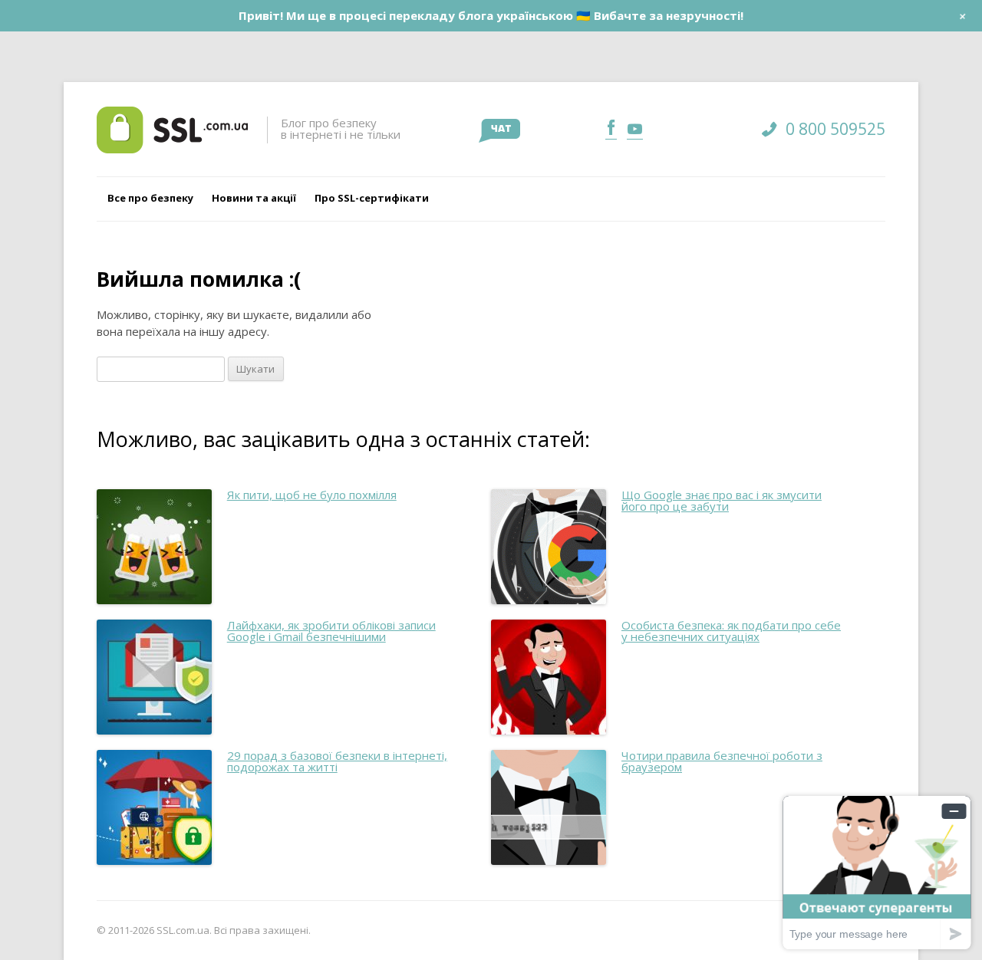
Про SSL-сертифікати (372, 198)
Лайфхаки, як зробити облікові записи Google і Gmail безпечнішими (331, 630)
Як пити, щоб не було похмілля (312, 494)
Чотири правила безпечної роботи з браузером (721, 761)
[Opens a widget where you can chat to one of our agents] (877, 872)
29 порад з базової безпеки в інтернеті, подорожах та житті (337, 761)
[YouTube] (633, 129)
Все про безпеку (150, 198)
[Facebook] (611, 129)
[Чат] (499, 131)
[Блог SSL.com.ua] (172, 130)
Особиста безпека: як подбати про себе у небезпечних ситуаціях (731, 630)
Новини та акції (254, 198)
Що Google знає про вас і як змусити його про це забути (721, 500)
